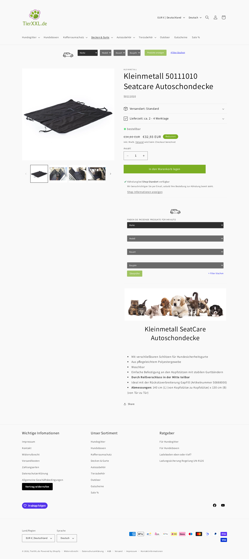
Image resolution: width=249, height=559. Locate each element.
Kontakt (27, 448)
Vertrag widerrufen (37, 486)
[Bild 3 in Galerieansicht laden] (77, 174)
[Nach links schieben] (25, 173)
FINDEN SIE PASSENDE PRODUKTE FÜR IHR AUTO (151, 219)
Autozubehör (98, 467)
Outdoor (96, 479)
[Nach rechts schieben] (110, 173)
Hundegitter (98, 441)
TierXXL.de (35, 551)
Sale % (95, 492)
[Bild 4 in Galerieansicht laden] (97, 174)
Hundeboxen (98, 448)
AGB (109, 551)
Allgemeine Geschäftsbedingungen (42, 479)
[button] (31, 37)
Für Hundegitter (169, 441)
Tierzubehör (98, 473)
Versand (140, 142)
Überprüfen (135, 273)
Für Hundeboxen (169, 448)
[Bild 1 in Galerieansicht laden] (39, 174)
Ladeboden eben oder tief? (175, 454)
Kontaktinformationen (152, 551)
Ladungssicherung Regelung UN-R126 (182, 460)
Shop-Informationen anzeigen (144, 192)
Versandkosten (31, 460)
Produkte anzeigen (155, 52)
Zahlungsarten (30, 467)
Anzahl (127, 148)
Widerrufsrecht (30, 454)
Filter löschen (178, 52)
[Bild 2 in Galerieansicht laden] (58, 174)
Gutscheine (97, 486)
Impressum (28, 441)
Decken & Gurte (100, 460)
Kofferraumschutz (101, 454)
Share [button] (131, 404)
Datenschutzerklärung (35, 473)
